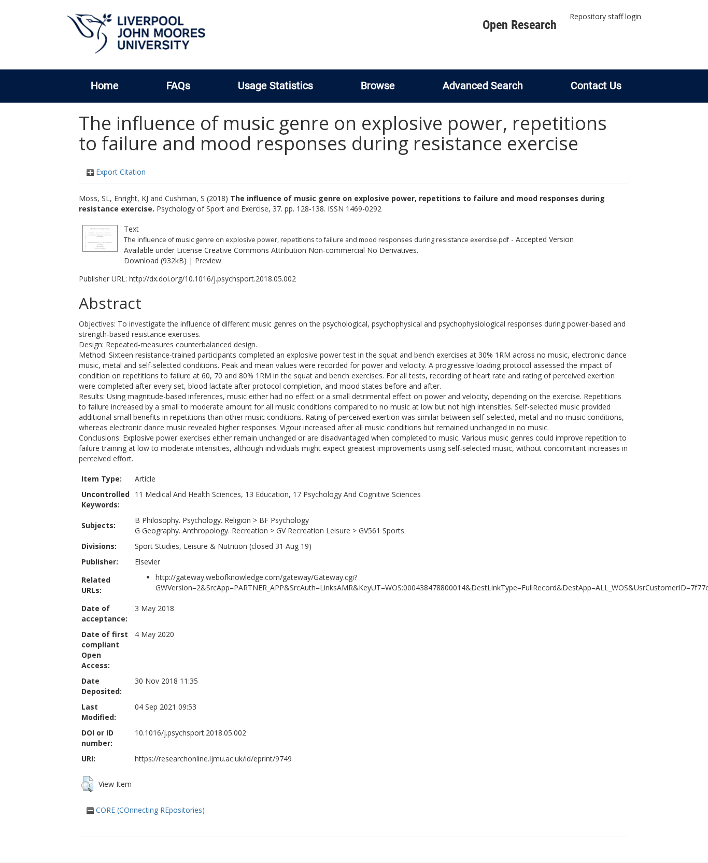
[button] (87, 784)
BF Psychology (284, 520)
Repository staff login (605, 16)
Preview (208, 260)
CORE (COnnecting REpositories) (149, 810)
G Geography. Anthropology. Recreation (201, 530)
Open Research (520, 25)
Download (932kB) (155, 260)
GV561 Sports (381, 530)
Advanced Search (483, 85)
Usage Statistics (275, 85)
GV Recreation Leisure (313, 530)
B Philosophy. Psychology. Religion (193, 520)
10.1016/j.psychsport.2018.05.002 (190, 733)
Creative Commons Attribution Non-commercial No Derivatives (310, 250)
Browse (378, 85)
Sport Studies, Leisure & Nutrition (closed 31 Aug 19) (223, 546)
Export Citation (120, 172)
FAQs (178, 85)
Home (105, 85)
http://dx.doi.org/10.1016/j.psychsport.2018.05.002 (212, 279)
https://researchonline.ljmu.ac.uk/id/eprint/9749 (213, 758)
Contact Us (596, 85)
